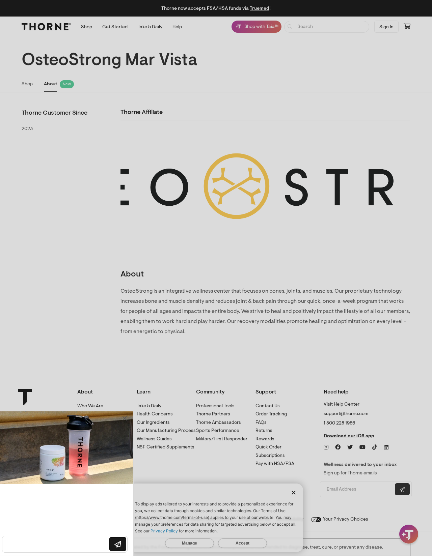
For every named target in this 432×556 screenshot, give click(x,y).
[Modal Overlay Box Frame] (69, 483)
